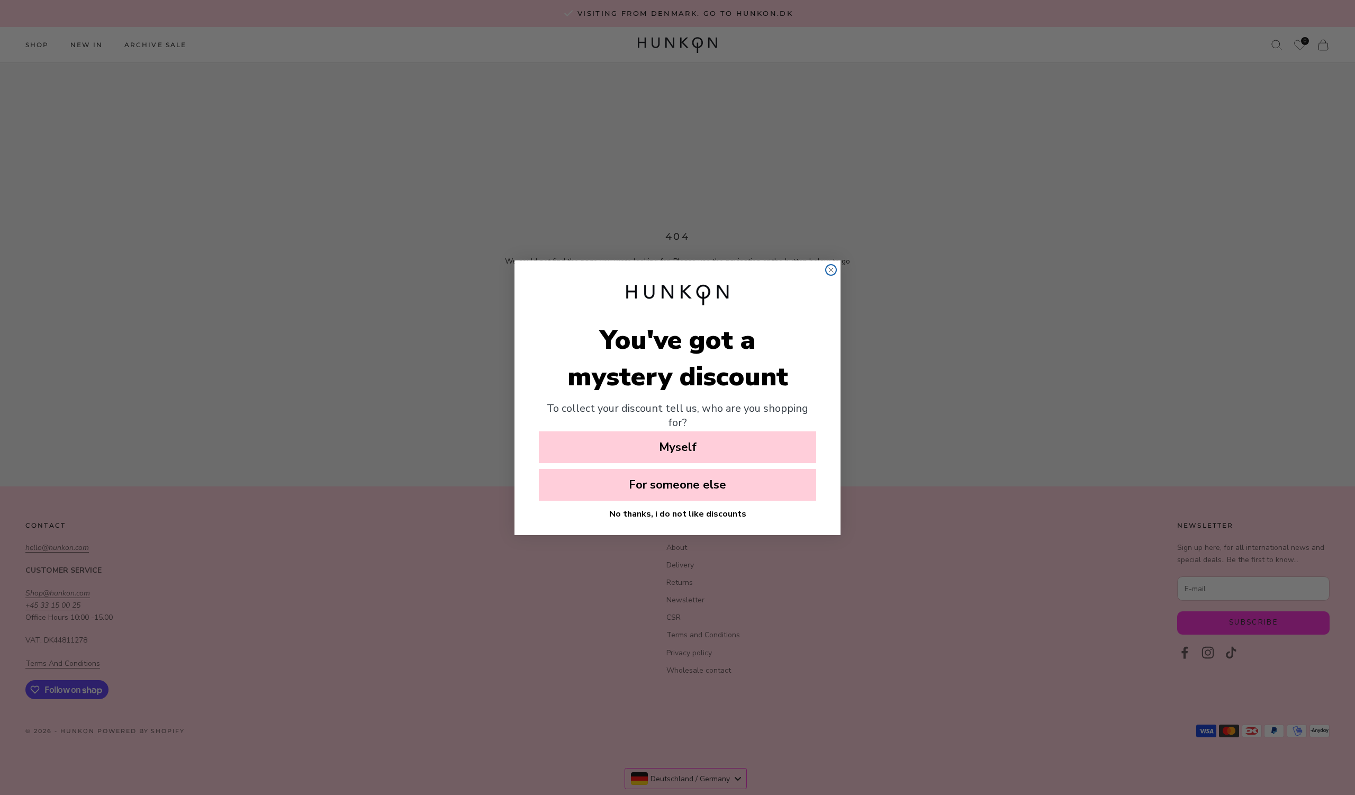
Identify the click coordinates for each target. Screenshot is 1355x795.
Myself (678, 447)
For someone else (677, 485)
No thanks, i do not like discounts (677, 514)
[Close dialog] (831, 270)
